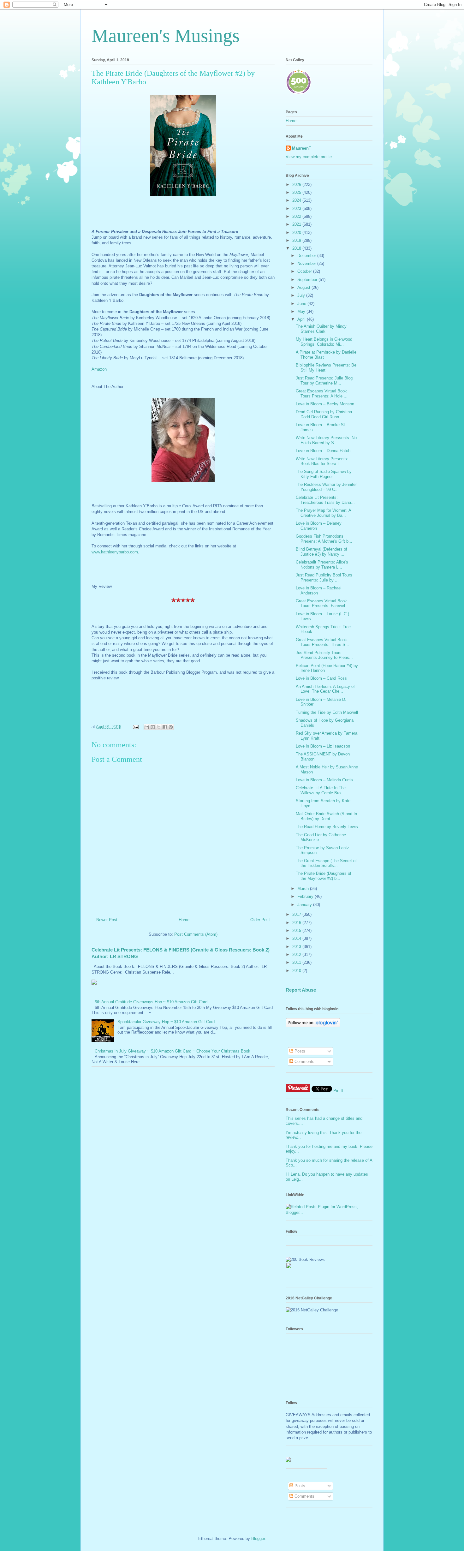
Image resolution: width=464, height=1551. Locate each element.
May (301, 311)
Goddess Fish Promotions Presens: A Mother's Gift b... (324, 539)
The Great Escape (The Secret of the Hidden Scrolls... (326, 863)
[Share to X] (159, 727)
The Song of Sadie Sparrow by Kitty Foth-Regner (324, 474)
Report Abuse (301, 990)
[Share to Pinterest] (171, 727)
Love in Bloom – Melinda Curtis (324, 780)
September (307, 279)
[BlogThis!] (153, 727)
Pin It (338, 1090)
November (307, 263)
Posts (299, 1051)
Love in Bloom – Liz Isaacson (323, 746)
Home (184, 919)
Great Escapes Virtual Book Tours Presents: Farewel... (322, 603)
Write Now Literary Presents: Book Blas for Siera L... (322, 461)
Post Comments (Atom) (195, 934)
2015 (297, 930)
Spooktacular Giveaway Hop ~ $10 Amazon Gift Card (166, 1021)
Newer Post (106, 919)
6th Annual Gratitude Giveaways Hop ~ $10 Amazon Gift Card (151, 1001)
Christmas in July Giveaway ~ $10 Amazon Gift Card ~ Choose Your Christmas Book (172, 1051)
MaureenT (301, 148)
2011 (297, 962)
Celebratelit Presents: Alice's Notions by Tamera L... (322, 565)
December (307, 255)
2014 (297, 938)
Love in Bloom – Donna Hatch (323, 450)
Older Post (260, 919)
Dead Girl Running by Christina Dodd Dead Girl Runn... (324, 414)
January (305, 904)
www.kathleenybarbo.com (115, 552)
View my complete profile (309, 156)
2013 (297, 946)
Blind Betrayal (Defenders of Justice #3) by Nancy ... (321, 552)
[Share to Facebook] (165, 727)
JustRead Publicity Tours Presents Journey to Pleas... (324, 655)
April (302, 319)
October (305, 271)
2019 (297, 240)
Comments (303, 1061)
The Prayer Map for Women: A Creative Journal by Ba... (323, 513)
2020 (297, 232)
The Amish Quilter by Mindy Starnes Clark (321, 329)
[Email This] (147, 727)
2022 (297, 216)
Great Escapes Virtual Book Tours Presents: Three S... (322, 642)
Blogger (258, 1538)
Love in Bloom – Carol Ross (321, 678)
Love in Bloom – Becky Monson (325, 404)
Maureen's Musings (166, 35)
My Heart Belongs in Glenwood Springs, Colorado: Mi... (324, 342)
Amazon (99, 369)
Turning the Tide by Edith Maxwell (327, 712)
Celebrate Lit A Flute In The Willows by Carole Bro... (321, 790)
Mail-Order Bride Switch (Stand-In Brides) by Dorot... (326, 816)
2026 (297, 184)
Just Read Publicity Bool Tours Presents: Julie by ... (324, 577)
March (303, 888)
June (302, 303)
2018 (297, 248)
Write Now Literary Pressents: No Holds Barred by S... (326, 440)
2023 (297, 208)
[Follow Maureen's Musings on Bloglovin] (313, 1025)
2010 (297, 970)
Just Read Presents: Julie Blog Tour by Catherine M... (324, 380)
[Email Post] (135, 726)
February (306, 896)
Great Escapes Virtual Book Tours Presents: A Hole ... (322, 393)
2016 (297, 922)
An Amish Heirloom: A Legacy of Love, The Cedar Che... (325, 689)
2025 (297, 192)
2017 (297, 914)
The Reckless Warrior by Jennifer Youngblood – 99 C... (326, 487)
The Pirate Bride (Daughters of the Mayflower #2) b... (323, 876)
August (304, 287)
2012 (297, 954)
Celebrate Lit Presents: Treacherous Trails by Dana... (325, 500)
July (301, 295)
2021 (297, 224)
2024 (297, 200)
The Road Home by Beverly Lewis (327, 826)
